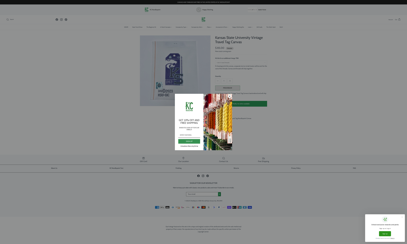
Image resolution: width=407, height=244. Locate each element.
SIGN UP (189, 141)
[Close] (229, 96)
